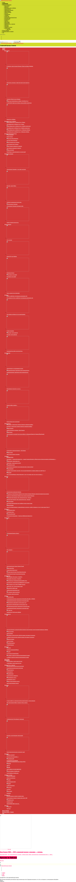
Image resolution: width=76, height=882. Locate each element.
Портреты (6, 13)
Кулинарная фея (7, 14)
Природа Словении (7, 12)
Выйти (3, 875)
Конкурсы (6, 20)
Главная (3, 2)
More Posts (2, 860)
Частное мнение (7, 28)
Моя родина (6, 646)
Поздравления (7, 22)
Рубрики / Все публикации (6, 4)
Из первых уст (6, 19)
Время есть (6, 6)
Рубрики (3, 49)
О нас (3, 32)
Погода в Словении (5, 30)
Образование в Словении (8, 10)
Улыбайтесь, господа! (8, 27)
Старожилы (6, 15)
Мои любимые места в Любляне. (10, 8)
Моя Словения (6, 5)
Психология (6, 25)
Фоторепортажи (7, 18)
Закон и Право (6, 21)
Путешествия (6, 16)
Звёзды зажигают (7, 11)
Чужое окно (9, 29)
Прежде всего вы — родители (9, 24)
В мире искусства (7, 9)
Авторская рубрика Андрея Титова (10, 17)
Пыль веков (6, 26)
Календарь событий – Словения (7, 31)
